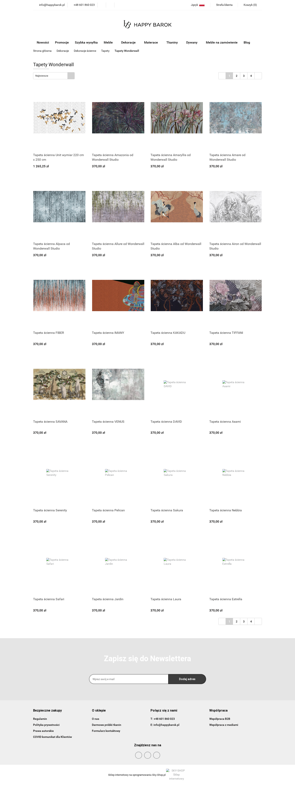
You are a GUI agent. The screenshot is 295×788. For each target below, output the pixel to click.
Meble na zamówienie (222, 42)
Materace (151, 42)
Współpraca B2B (219, 718)
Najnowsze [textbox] (41, 75)
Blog (247, 42)
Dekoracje (128, 42)
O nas (95, 718)
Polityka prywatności (46, 724)
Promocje (62, 42)
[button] (47, 710)
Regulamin (40, 718)
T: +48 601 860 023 (163, 718)
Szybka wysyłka (86, 42)
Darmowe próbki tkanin (106, 724)
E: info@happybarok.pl (165, 724)
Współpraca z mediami (223, 724)
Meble (109, 42)
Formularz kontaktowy (106, 730)
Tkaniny (172, 42)
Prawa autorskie (43, 730)
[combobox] (54, 75)
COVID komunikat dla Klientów (52, 736)
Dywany (192, 42)
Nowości (43, 42)
